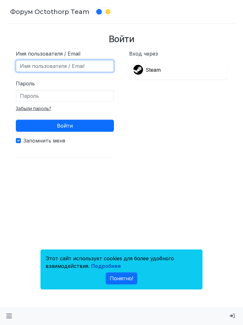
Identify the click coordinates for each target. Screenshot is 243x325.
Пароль (25, 83)
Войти (65, 126)
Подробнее (106, 266)
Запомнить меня (44, 140)
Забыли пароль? (33, 108)
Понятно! (121, 278)
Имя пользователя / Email (48, 53)
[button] (9, 316)
